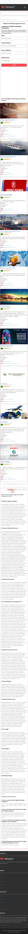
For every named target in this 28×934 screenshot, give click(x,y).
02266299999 (8, 361)
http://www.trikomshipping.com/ (12, 325)
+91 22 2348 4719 (8, 245)
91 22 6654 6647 (8, 283)
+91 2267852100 (8, 209)
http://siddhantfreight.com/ (11, 479)
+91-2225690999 (8, 323)
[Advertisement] (14, 82)
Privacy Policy (2, 902)
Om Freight (4, 383)
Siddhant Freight (5, 461)
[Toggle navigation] (3, 2)
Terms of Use (2, 899)
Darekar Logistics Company (8, 119)
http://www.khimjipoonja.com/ (12, 210)
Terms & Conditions (4, 896)
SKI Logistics (4, 421)
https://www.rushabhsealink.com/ (12, 363)
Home (2, 17)
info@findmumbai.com (4, 866)
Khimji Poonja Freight (6, 194)
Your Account (2, 881)
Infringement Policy (4, 909)
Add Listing (2, 878)
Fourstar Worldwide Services (8, 156)
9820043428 (7, 134)
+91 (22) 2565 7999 (9, 399)
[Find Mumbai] (8, 7)
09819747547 (8, 439)
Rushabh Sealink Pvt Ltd (7, 345)
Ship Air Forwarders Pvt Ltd (8, 267)
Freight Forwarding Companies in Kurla (9, 19)
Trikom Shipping (5, 306)
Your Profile (2, 884)
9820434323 (7, 172)
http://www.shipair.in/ (10, 285)
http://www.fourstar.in (10, 174)
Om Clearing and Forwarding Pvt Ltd (10, 231)
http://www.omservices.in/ (11, 247)
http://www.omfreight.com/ (11, 401)
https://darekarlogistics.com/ (11, 136)
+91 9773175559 (8, 477)
